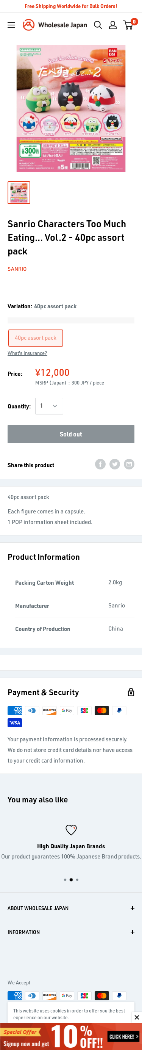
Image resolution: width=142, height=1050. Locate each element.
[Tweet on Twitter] (114, 463)
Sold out (71, 434)
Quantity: (19, 406)
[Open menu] (11, 25)
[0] (128, 25)
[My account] (113, 25)
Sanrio (17, 268)
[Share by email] (129, 463)
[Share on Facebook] (100, 463)
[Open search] (98, 25)
